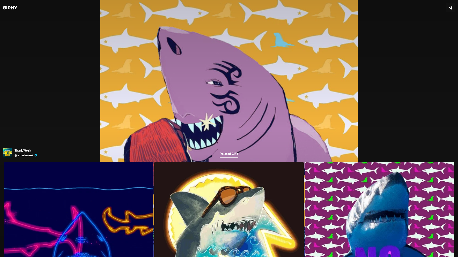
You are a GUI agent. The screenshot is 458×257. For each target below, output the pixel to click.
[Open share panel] (450, 7)
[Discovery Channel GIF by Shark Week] (229, 128)
